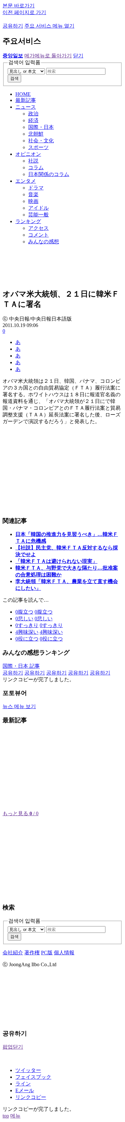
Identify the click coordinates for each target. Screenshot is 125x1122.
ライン (23, 1083)
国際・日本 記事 (21, 666)
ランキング (28, 221)
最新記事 (25, 100)
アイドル (38, 208)
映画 (33, 201)
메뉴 (15, 1115)
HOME (23, 94)
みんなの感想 (43, 241)
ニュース (25, 107)
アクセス (38, 228)
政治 (33, 113)
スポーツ (38, 147)
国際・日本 (41, 127)
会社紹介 (13, 952)
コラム (36, 167)
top (6, 1115)
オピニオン (28, 154)
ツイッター (28, 1070)
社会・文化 (41, 140)
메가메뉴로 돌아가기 (48, 55)
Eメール (24, 1090)
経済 (33, 120)
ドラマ (36, 187)
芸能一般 (38, 214)
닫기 (78, 55)
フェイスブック (33, 1077)
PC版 (47, 952)
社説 (33, 160)
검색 (14, 78)
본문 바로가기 (19, 5)
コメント (38, 235)
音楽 (33, 194)
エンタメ (25, 181)
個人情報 (64, 952)
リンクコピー (30, 1097)
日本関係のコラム (48, 174)
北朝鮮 (36, 134)
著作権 (32, 952)
